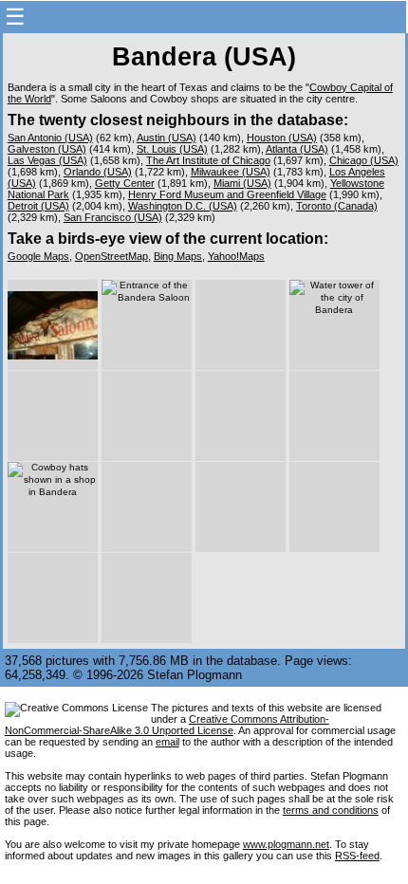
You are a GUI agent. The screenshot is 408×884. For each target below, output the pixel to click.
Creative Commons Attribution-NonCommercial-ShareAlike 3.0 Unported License (167, 724)
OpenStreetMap (111, 256)
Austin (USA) (166, 137)
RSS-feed (357, 855)
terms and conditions (331, 810)
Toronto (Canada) (337, 206)
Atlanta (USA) (297, 149)
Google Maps (38, 256)
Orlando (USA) (98, 171)
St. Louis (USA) (172, 149)
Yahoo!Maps (236, 256)
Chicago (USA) (364, 160)
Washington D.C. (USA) (182, 206)
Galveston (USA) (47, 149)
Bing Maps (178, 256)
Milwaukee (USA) (230, 171)
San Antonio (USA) (50, 137)
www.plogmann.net (286, 844)
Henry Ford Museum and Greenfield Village (227, 194)
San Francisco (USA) (113, 217)
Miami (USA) (242, 183)
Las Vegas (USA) (47, 160)
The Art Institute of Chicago (208, 160)
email (167, 741)
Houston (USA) (282, 137)
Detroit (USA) (38, 206)
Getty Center (125, 183)
